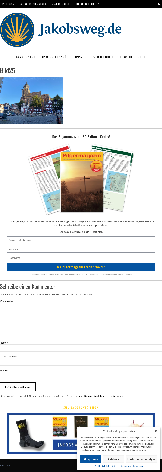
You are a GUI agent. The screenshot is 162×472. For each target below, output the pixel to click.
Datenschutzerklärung (121, 466)
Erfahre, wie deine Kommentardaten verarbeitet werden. (95, 395)
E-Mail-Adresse (9, 356)
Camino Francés (55, 57)
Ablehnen (113, 459)
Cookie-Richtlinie (102, 466)
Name (4, 342)
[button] (155, 431)
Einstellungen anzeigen (141, 459)
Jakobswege (26, 57)
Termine (126, 57)
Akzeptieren (91, 459)
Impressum (138, 466)
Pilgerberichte (101, 57)
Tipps (77, 57)
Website (4, 370)
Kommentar (7, 301)
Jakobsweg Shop (60, 4)
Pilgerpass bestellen (87, 4)
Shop (142, 57)
